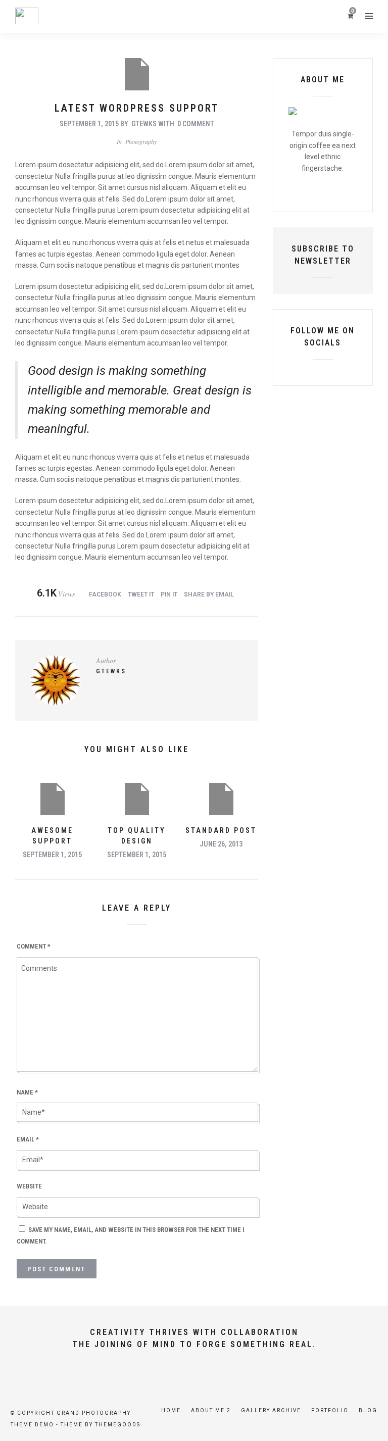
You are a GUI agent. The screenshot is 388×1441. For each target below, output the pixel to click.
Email (28, 1139)
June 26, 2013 (221, 844)
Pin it (169, 594)
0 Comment (195, 124)
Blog (368, 1410)
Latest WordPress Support (137, 108)
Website (29, 1186)
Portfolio (330, 1410)
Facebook (105, 594)
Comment (34, 946)
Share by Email (209, 594)
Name (27, 1092)
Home (171, 1410)
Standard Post (221, 830)
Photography (141, 141)
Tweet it (141, 594)
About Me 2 (211, 1410)
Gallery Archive (271, 1410)
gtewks (144, 124)
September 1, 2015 (89, 124)
